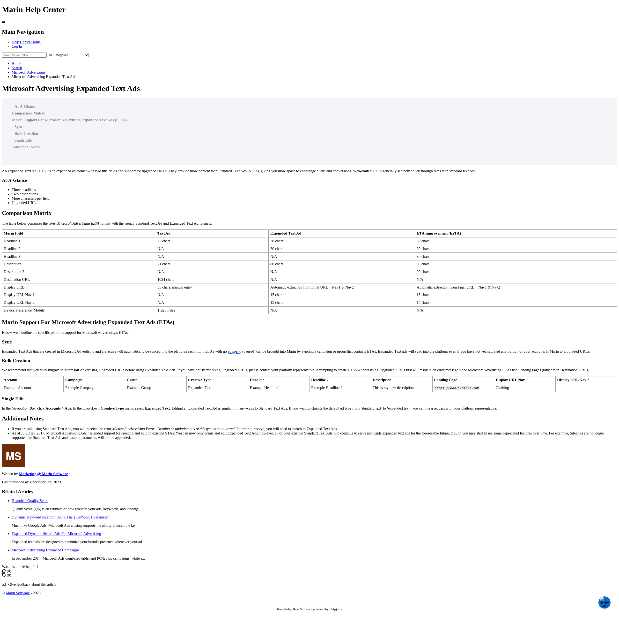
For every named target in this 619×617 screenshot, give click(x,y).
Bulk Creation (26, 133)
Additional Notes (26, 147)
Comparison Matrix (28, 113)
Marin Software (18, 593)
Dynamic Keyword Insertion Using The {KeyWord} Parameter (60, 517)
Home (16, 63)
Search (17, 68)
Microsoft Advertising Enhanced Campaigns (45, 550)
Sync (18, 127)
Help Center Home (26, 42)
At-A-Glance (25, 106)
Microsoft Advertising (28, 72)
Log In (17, 46)
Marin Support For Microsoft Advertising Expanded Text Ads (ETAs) (69, 120)
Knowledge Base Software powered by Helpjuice (309, 609)
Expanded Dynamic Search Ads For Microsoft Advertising (56, 534)
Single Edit (23, 140)
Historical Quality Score (30, 501)
